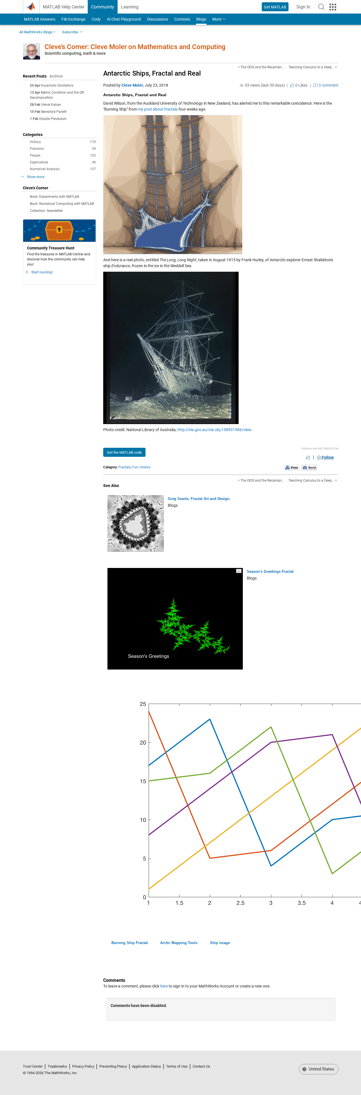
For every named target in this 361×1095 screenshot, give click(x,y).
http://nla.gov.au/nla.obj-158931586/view (214, 429)
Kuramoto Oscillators (57, 85)
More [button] (216, 19)
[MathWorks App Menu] (332, 7)
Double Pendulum (53, 119)
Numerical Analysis (63, 169)
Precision (63, 149)
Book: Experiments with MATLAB (54, 197)
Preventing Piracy (113, 1066)
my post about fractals (158, 109)
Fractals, (124, 467)
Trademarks (57, 1066)
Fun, (135, 467)
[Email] (309, 467)
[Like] (308, 457)
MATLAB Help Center (63, 7)
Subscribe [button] (70, 32)
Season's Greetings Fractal (270, 571)
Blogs (201, 19)
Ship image (220, 943)
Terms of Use (177, 1066)
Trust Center (33, 1066)
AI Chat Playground (124, 19)
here (164, 986)
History (63, 142)
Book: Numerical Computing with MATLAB (62, 204)
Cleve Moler (132, 85)
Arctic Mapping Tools (178, 943)
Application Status (146, 1066)
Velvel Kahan (51, 105)
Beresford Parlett (54, 112)
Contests (182, 19)
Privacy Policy (83, 1066)
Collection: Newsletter (46, 211)
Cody (96, 19)
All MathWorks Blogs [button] (35, 32)
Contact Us (201, 1066)
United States (321, 1069)
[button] (321, 7)
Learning (129, 7)
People (63, 155)
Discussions (157, 19)
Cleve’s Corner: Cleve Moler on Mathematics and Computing (135, 47)
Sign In (305, 8)
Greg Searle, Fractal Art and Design (199, 499)
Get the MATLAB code (124, 452)
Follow (327, 457)
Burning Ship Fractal (129, 943)
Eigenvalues (63, 162)
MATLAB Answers (39, 19)
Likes (300, 85)
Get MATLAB (275, 7)
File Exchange (73, 19)
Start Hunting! (42, 272)
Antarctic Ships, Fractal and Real (152, 73)
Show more (35, 177)
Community (102, 7)
